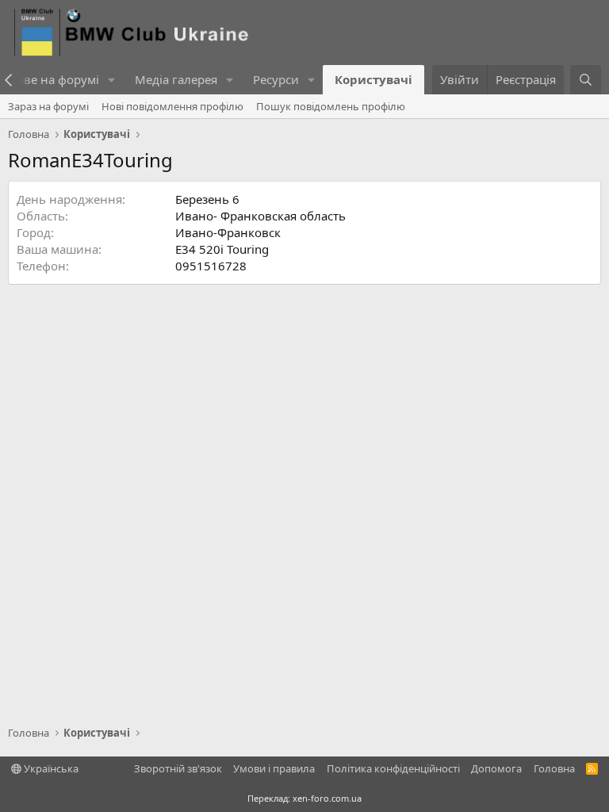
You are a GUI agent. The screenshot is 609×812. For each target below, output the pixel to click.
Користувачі (373, 79)
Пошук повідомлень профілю (330, 106)
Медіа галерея (176, 79)
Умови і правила (274, 768)
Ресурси (276, 79)
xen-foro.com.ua (327, 798)
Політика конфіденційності (393, 768)
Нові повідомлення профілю (172, 106)
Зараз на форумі (48, 106)
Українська (50, 768)
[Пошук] (585, 79)
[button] (112, 79)
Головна (554, 768)
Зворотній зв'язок (178, 768)
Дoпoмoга (496, 768)
